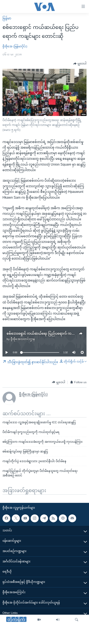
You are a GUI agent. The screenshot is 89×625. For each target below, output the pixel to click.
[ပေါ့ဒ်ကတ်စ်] (63, 518)
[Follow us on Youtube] (25, 518)
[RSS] (53, 518)
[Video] (39, 620)
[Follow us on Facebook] (6, 518)
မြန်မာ (6, 18)
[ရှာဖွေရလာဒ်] (76, 620)
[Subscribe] (72, 518)
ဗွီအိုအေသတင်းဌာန (23, 339)
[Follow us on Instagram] (34, 518)
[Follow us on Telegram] (44, 518)
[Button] (80, 64)
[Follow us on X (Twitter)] (16, 518)
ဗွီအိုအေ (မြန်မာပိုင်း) (14, 46)
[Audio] (58, 620)
